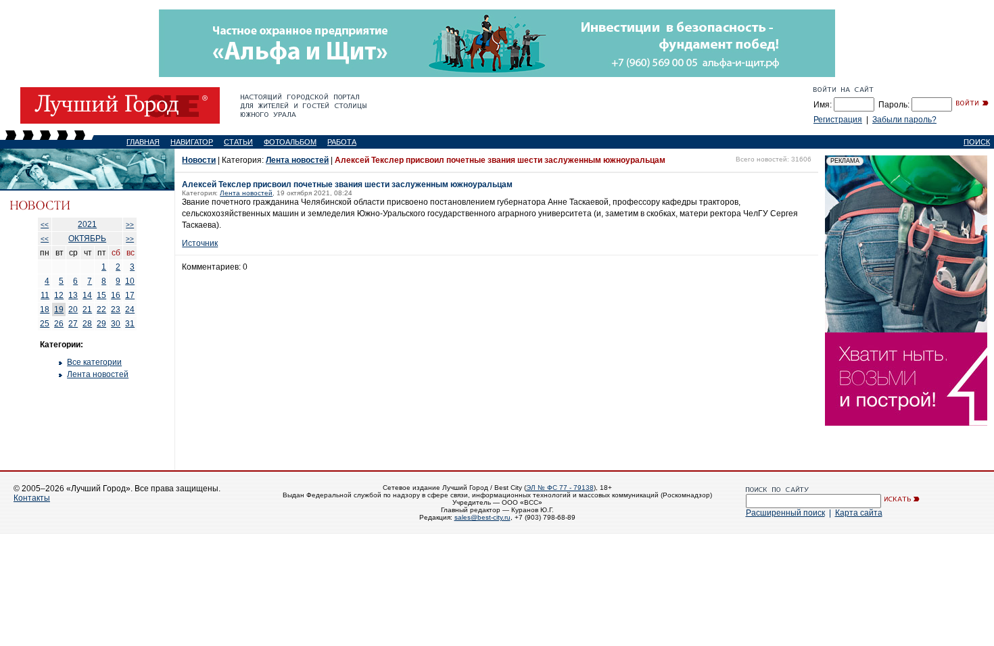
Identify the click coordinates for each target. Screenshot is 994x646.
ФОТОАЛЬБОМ (290, 142)
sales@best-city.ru (482, 517)
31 (130, 323)
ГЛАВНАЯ (143, 142)
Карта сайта (858, 513)
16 (115, 295)
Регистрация (837, 119)
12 (59, 295)
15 (101, 295)
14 (87, 295)
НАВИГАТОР (191, 142)
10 (130, 281)
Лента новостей (97, 374)
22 (101, 309)
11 (45, 295)
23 (115, 309)
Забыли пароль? (904, 119)
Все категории (94, 362)
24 (130, 309)
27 (73, 323)
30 (115, 323)
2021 (87, 224)
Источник (200, 243)
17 (130, 295)
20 (73, 309)
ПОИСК (977, 142)
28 (87, 323)
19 (59, 309)
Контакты (32, 498)
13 (73, 295)
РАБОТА (341, 142)
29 (101, 323)
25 (44, 323)
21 (87, 309)
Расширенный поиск (785, 513)
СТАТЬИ (238, 142)
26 (59, 323)
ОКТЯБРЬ (87, 238)
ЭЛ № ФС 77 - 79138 (560, 487)
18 (44, 309)
